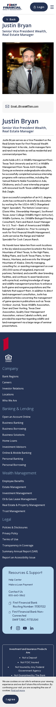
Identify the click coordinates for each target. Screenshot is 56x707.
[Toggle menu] (52, 7)
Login (40, 7)
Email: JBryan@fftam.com (24, 106)
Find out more (18, 690)
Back (13, 19)
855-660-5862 (17, 595)
